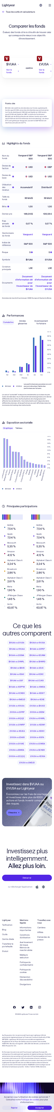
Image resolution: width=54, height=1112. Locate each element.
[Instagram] (39, 1007)
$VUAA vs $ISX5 (17, 668)
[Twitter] (22, 1007)
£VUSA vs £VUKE (16, 744)
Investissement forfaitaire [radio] (41, 322)
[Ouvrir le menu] (50, 5)
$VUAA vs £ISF (16, 680)
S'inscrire (12, 812)
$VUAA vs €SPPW (17, 687)
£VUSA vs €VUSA (16, 706)
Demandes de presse (43, 938)
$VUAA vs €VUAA (17, 649)
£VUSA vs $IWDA (16, 750)
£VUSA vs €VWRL (37, 718)
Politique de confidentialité (26, 963)
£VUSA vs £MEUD (27, 762)
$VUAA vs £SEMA (16, 655)
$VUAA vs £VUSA (16, 642)
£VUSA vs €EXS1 (37, 731)
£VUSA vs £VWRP (17, 725)
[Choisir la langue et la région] (40, 5)
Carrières (41, 927)
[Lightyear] (8, 5)
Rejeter (14, 1108)
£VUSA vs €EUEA (17, 731)
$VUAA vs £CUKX (36, 680)
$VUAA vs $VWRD (37, 661)
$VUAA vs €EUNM (37, 655)
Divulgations (25, 984)
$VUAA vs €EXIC (36, 674)
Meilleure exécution (24, 956)
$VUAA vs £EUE (37, 668)
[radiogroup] (27, 322)
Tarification (7, 925)
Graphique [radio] (8, 428)
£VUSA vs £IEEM (37, 712)
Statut (5, 951)
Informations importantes (25, 928)
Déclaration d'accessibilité (26, 978)
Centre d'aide (8, 939)
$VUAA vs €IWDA (37, 687)
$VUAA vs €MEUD (17, 699)
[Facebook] (14, 1007)
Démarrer (27, 878)
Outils (5, 934)
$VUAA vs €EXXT (37, 693)
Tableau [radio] (18, 428)
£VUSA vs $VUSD (37, 706)
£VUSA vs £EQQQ (17, 756)
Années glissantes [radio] (22, 322)
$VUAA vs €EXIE (38, 699)
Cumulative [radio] (8, 322)
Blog (4, 930)
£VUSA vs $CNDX (37, 750)
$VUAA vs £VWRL (16, 661)
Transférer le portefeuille (7, 945)
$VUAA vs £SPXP (37, 649)
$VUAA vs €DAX (17, 674)
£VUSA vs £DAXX (17, 737)
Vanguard (28, 234)
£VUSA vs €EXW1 (37, 725)
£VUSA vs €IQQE (16, 718)
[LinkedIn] (31, 1007)
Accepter (39, 1108)
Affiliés (40, 932)
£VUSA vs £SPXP (17, 712)
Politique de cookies (25, 970)
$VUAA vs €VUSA (37, 642)
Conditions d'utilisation (25, 936)
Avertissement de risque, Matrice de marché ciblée (26, 946)
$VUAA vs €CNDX (17, 693)
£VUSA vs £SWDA (37, 744)
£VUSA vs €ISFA (37, 737)
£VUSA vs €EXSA (37, 756)
